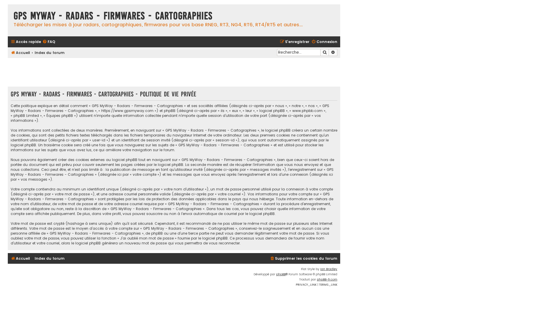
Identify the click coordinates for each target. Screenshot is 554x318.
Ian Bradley (328, 269)
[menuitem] (48, 42)
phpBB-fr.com (327, 279)
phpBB (281, 274)
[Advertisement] (174, 72)
